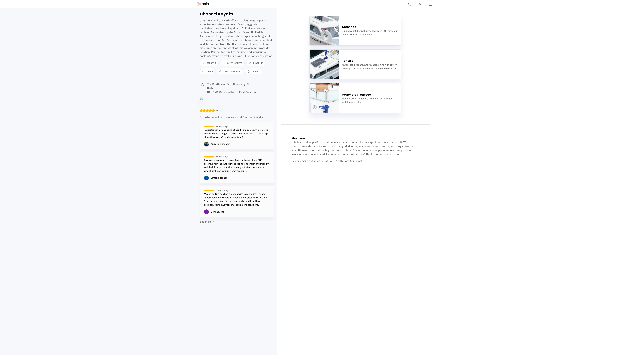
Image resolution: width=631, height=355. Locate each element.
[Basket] (409, 4)
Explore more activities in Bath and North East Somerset (326, 161)
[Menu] (430, 4)
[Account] (420, 4)
